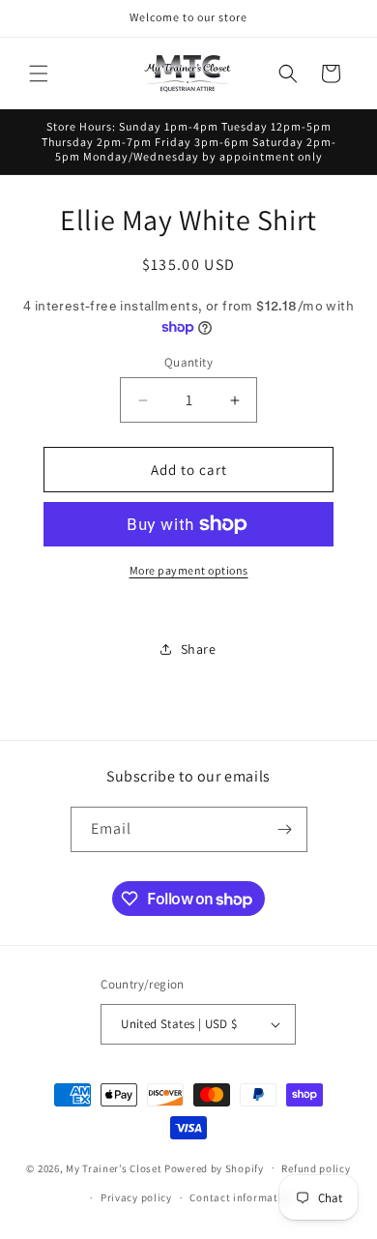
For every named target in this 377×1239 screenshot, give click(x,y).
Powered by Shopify (214, 1167)
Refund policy (315, 1168)
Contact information (241, 1197)
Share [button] (199, 649)
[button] (38, 73)
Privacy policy (136, 1197)
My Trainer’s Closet (113, 1167)
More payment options (189, 570)
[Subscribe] (285, 829)
